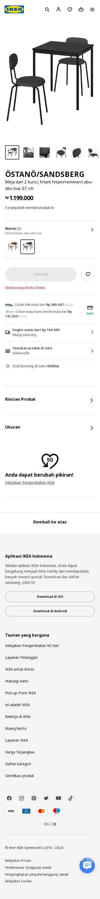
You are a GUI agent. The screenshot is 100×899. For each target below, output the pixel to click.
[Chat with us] (87, 865)
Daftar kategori (18, 763)
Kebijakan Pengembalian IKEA (30, 482)
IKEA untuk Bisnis (19, 669)
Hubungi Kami (16, 681)
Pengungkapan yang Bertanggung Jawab (37, 874)
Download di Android (50, 611)
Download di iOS (50, 596)
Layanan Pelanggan (21, 657)
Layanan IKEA (16, 740)
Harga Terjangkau (20, 752)
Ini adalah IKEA (17, 704)
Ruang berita (15, 728)
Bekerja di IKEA (18, 716)
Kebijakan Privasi (18, 860)
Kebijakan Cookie (18, 881)
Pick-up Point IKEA (20, 692)
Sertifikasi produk (19, 775)
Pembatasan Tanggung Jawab (28, 867)
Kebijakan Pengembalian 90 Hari (32, 645)
